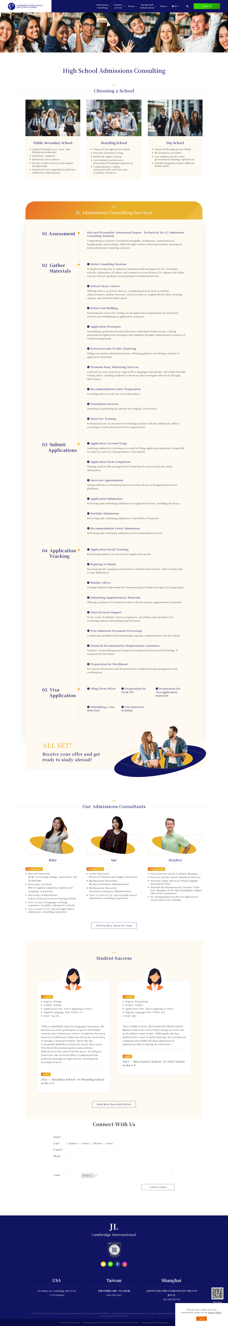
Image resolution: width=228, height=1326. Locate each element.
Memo (57, 1156)
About (163, 6)
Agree (201, 1318)
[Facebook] (117, 1264)
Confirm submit (158, 1187)
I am (56, 1143)
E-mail (57, 1149)
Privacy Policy (214, 1312)
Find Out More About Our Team (114, 925)
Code (56, 1175)
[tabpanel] (114, 32)
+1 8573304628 (56, 1295)
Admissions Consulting (102, 6)
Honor (131, 6)
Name (57, 1136)
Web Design (163, 1322)
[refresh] (96, 1176)
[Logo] (26, 6)
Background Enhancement (147, 6)
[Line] (110, 1264)
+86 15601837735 (171, 1299)
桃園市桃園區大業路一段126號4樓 (114, 1290)
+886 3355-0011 (114, 1295)
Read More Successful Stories (114, 1104)
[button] (187, 6)
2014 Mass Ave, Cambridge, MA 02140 (56, 1290)
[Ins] (124, 1264)
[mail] (103, 1264)
